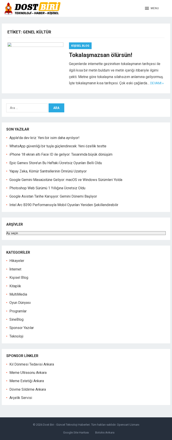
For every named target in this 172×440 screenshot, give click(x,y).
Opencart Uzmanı (128, 424)
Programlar (18, 311)
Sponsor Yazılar (21, 328)
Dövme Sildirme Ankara (27, 389)
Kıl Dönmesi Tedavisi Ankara (31, 364)
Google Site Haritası (76, 432)
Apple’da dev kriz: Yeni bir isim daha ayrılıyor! (44, 138)
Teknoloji (16, 336)
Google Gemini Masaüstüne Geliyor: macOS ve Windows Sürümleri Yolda (65, 180)
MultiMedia (18, 294)
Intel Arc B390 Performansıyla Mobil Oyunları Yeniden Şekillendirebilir (63, 205)
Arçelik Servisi (20, 398)
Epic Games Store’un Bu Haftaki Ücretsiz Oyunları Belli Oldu (55, 163)
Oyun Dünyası (20, 303)
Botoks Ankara (104, 432)
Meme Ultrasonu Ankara (28, 372)
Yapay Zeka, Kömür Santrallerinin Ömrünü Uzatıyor (48, 171)
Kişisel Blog (80, 45)
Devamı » (157, 83)
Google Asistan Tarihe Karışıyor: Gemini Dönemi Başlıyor (53, 196)
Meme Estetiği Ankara (26, 381)
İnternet (15, 269)
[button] (152, 8)
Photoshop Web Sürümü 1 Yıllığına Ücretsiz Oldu (47, 188)
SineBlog (16, 319)
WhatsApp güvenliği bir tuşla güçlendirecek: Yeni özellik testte (57, 146)
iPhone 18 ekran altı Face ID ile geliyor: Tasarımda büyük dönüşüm (60, 154)
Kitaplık (15, 286)
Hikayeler (16, 261)
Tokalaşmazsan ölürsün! (100, 55)
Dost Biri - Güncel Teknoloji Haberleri (66, 424)
